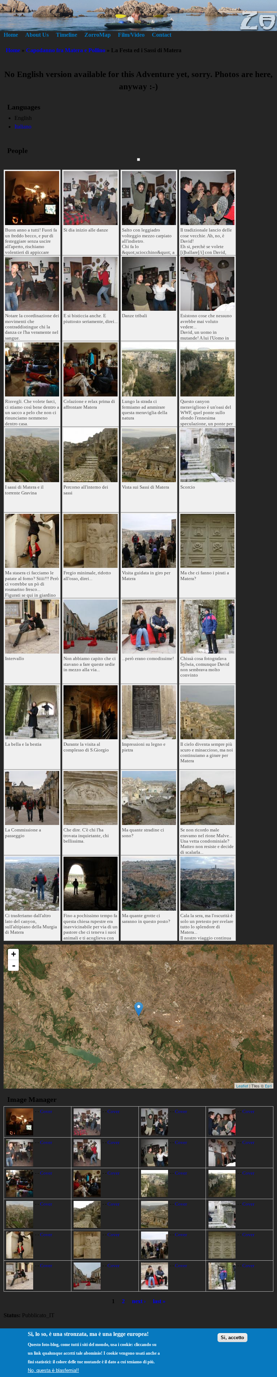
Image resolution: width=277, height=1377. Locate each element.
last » (159, 1301)
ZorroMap (97, 35)
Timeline (66, 35)
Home (11, 35)
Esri (268, 1086)
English (23, 118)
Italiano (22, 127)
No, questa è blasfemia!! (53, 1370)
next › (139, 1301)
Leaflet (242, 1086)
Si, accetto (232, 1337)
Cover (46, 1111)
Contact (161, 35)
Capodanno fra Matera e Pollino (65, 50)
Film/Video (131, 35)
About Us (37, 35)
